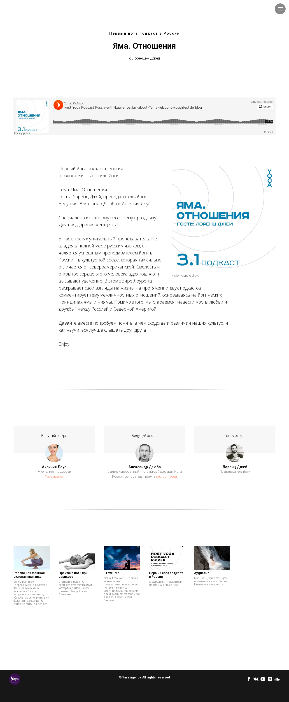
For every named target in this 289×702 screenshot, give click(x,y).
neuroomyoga (166, 476)
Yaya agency (54, 476)
